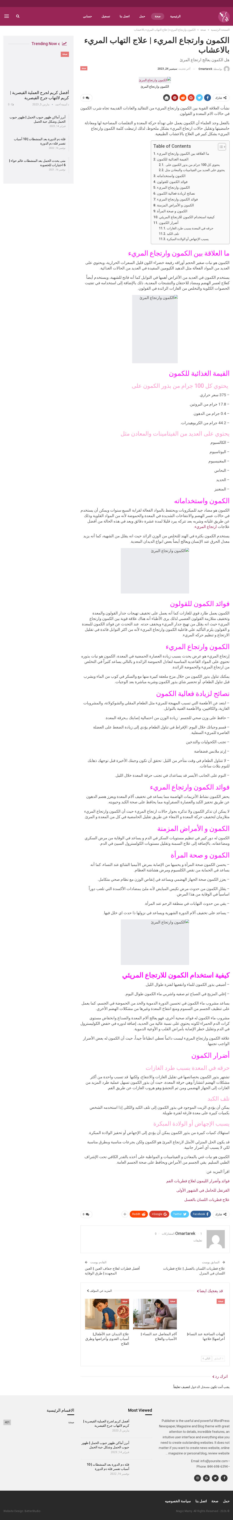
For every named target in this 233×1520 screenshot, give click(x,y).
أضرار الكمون (168, 223)
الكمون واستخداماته (171, 176)
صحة (158, 16)
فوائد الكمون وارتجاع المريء (177, 199)
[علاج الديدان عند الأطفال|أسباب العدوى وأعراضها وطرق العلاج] (107, 1314)
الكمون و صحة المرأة (172, 211)
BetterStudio (32, 1511)
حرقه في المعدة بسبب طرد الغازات (190, 228)
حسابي (87, 16)
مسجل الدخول (200, 1387)
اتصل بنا (125, 16)
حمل (142, 16)
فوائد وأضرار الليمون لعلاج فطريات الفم (198, 1181)
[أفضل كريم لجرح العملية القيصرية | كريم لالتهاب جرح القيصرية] (38, 69)
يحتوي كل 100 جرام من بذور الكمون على (192, 165)
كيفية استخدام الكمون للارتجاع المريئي (187, 217)
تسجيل (105, 16)
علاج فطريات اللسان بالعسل (207, 1199)
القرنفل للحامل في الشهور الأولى (203, 1190)
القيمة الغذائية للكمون (172, 159)
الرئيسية (175, 16)
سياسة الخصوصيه (178, 1501)
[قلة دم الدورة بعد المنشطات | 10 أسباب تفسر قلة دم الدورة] (142, 1470)
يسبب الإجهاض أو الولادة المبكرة (188, 239)
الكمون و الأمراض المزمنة (175, 205)
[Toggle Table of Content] (220, 147)
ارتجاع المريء (206, 526)
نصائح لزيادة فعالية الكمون (176, 193)
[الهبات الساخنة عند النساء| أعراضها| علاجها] (203, 1314)
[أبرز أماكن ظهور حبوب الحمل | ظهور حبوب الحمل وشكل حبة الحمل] (142, 1448)
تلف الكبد (173, 234)
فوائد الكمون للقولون (172, 182)
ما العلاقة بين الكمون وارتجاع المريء (183, 154)
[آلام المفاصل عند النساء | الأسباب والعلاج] (155, 1314)
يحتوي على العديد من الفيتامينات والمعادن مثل (195, 170)
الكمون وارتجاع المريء (173, 187)
